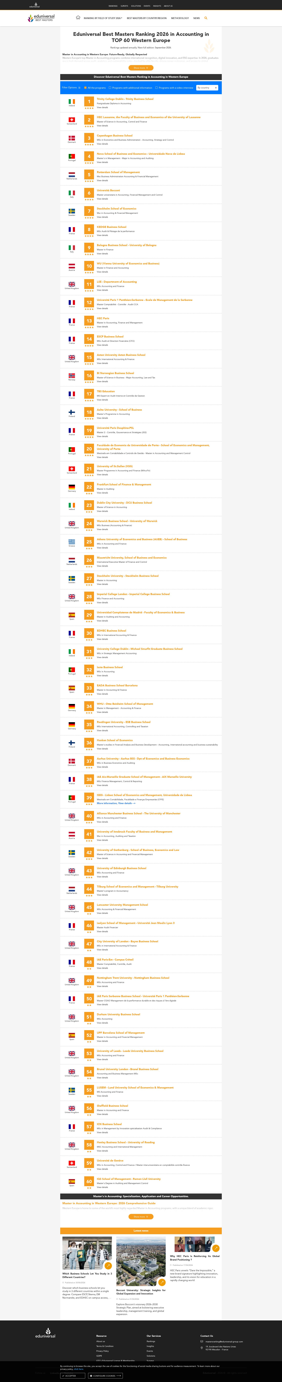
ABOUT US (168, 6)
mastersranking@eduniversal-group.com (224, 1341)
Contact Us (206, 1336)
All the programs (97, 87)
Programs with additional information (132, 87)
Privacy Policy (102, 1351)
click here (78, 1369)
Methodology (180, 18)
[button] (121, 18)
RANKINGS (113, 6)
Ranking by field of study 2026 (102, 18)
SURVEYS (124, 6)
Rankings (151, 1341)
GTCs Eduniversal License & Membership (115, 1360)
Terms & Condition (105, 1346)
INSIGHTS (157, 6)
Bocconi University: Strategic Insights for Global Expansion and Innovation (141, 1292)
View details (102, 107)
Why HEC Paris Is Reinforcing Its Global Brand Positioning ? (195, 1258)
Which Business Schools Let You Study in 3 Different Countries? (87, 1275)
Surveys (150, 1360)
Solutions (151, 1356)
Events (150, 1351)
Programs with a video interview (176, 87)
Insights (150, 1346)
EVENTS (147, 6)
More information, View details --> (116, 803)
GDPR (99, 1356)
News (196, 18)
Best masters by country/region (147, 18)
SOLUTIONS (136, 6)
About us (100, 1341)
